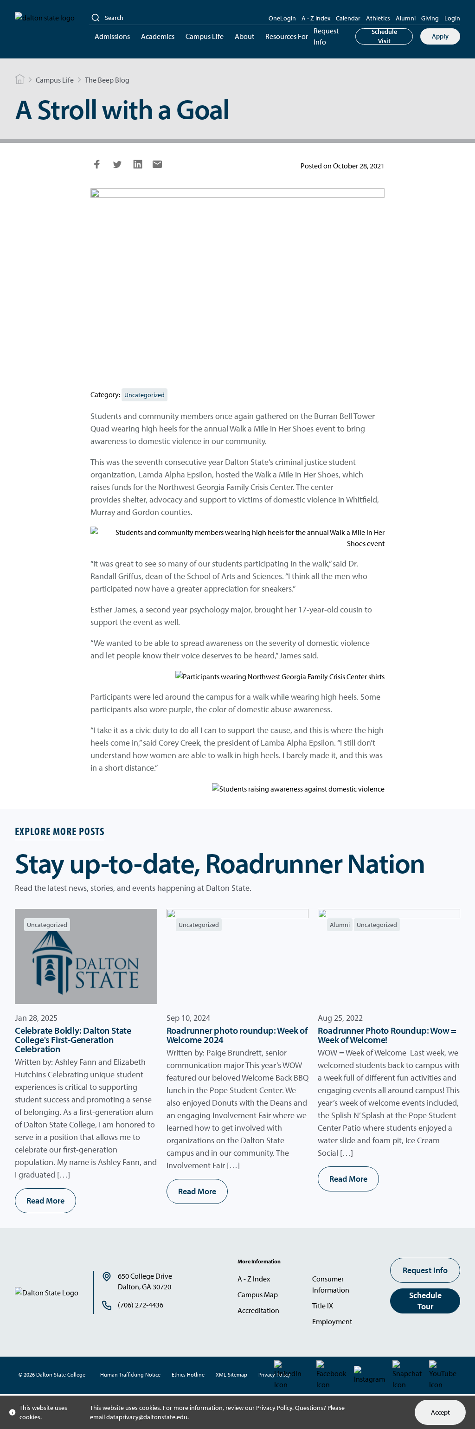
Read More (45, 1200)
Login (452, 18)
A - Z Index (316, 18)
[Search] (95, 18)
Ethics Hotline (188, 1374)
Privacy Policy (274, 1407)
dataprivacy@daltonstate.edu (146, 1417)
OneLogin (282, 18)
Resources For (286, 36)
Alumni (406, 18)
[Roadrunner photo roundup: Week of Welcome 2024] (238, 956)
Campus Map (258, 1294)
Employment (332, 1321)
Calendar (348, 18)
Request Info (326, 36)
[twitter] (117, 168)
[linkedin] (137, 168)
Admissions (112, 36)
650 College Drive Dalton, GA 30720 (145, 1281)
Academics (157, 36)
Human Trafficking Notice (130, 1374)
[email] (157, 167)
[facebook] (96, 168)
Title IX (322, 1305)
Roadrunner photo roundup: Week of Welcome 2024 (237, 1034)
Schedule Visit (384, 36)
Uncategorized (144, 395)
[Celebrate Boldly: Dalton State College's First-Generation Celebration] (86, 956)
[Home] (20, 80)
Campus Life (205, 36)
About (244, 36)
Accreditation (258, 1310)
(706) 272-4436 (140, 1304)
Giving (430, 18)
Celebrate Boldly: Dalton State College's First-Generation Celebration (73, 1039)
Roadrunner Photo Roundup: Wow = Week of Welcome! (387, 1034)
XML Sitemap (231, 1374)
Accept (440, 1412)
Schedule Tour (425, 1301)
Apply (440, 36)
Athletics (378, 18)
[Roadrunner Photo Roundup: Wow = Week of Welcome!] (389, 956)
